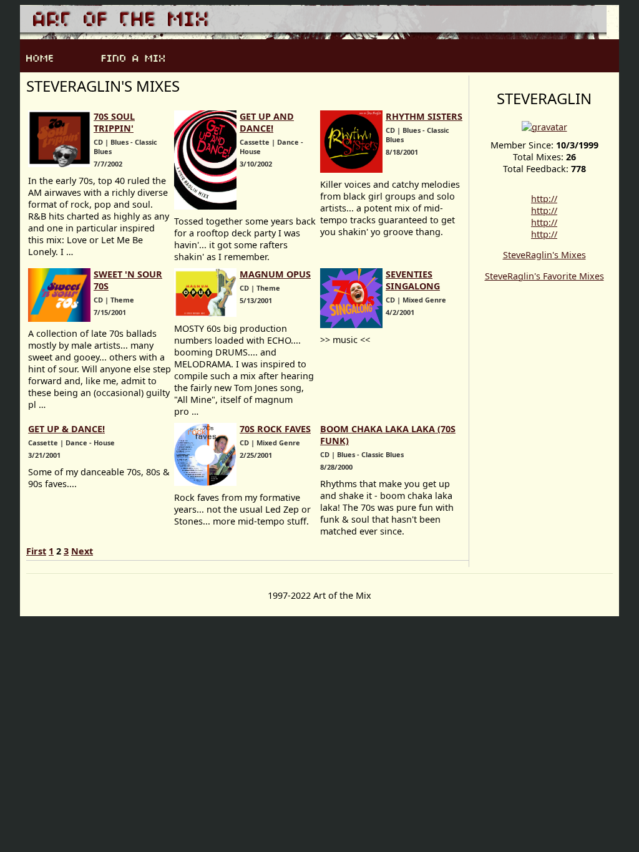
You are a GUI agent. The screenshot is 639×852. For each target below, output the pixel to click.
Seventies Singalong (413, 280)
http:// (544, 199)
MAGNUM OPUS (275, 274)
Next (82, 551)
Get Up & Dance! (66, 429)
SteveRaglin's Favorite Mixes (544, 276)
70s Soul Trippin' (114, 122)
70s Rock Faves (275, 429)
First (36, 551)
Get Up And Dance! (267, 122)
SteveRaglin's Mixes (544, 255)
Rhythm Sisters (424, 116)
